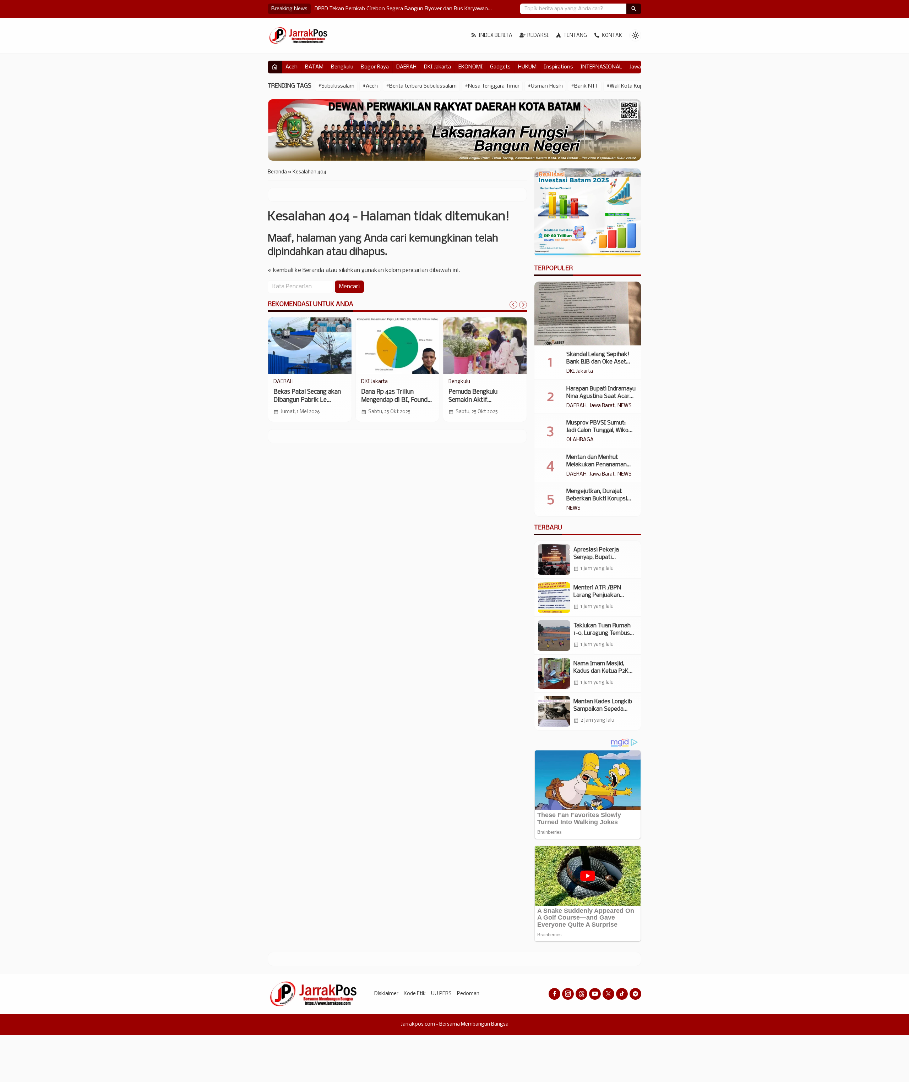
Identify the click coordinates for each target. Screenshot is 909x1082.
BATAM (314, 67)
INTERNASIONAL (601, 67)
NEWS (624, 406)
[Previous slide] (513, 305)
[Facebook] (554, 994)
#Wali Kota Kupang (629, 86)
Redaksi (538, 35)
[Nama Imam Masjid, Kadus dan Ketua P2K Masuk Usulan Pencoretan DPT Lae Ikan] (554, 673)
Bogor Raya (375, 67)
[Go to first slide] (523, 305)
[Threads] (581, 994)
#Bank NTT (584, 86)
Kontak (612, 35)
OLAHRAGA (580, 440)
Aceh (291, 67)
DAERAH (406, 67)
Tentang (575, 35)
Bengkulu (342, 67)
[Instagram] (568, 994)
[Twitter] (608, 994)
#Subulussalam (336, 86)
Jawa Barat (602, 406)
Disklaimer (386, 994)
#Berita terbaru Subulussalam (421, 86)
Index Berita (495, 35)
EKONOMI (470, 67)
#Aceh (370, 86)
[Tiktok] (622, 994)
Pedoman (468, 994)
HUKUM (527, 67)
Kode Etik (415, 994)
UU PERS (441, 994)
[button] (633, 9)
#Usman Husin (545, 86)
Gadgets (500, 67)
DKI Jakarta (437, 67)
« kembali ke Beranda (296, 270)
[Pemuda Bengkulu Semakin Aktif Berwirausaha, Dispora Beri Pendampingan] (485, 345)
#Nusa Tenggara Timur (492, 86)
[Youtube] (595, 994)
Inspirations (558, 67)
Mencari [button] (349, 287)
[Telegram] (635, 994)
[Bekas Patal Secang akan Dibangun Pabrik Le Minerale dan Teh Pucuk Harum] (310, 345)
